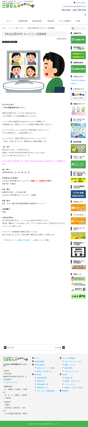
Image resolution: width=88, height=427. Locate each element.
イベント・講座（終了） (16, 28)
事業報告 (65, 391)
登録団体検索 (22, 21)
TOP (3, 28)
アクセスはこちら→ (11, 382)
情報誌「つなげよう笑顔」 (74, 387)
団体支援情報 (42, 378)
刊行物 (78, 21)
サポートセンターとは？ (73, 361)
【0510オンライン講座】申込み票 (17, 240)
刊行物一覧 (68, 378)
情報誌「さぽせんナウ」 (73, 381)
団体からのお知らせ (44, 371)
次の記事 (58, 347)
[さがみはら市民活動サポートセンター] (18, 5)
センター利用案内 (64, 21)
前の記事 (11, 347)
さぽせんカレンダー (71, 371)
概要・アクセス (70, 365)
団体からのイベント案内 (46, 368)
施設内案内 (68, 368)
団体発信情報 (36, 21)
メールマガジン (70, 384)
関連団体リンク (42, 387)
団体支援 (51, 21)
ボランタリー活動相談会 (46, 391)
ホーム (9, 21)
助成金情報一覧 (42, 384)
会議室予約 (41, 381)
